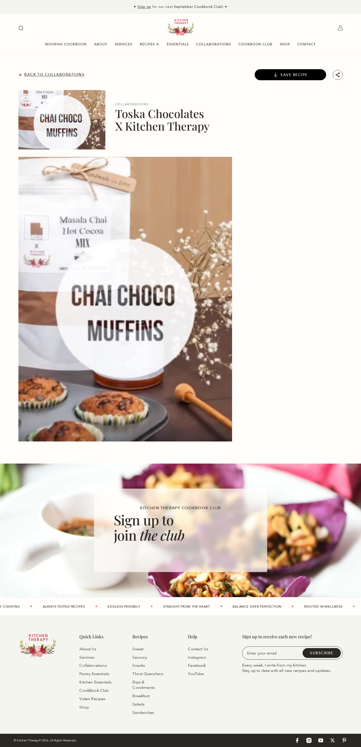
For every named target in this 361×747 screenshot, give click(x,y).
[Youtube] (321, 740)
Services (86, 657)
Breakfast (140, 696)
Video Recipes (92, 699)
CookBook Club (94, 690)
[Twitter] (332, 740)
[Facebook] (297, 740)
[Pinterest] (344, 740)
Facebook (197, 665)
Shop (84, 707)
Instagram (197, 657)
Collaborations (93, 665)
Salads (138, 704)
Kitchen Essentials (95, 682)
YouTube (196, 674)
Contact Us (198, 649)
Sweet (137, 649)
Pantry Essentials (94, 674)
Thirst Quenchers (147, 674)
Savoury (139, 657)
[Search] (20, 28)
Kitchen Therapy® (29, 740)
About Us (87, 649)
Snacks (138, 665)
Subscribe (321, 653)
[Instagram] (309, 740)
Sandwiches (143, 712)
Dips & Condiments (143, 685)
